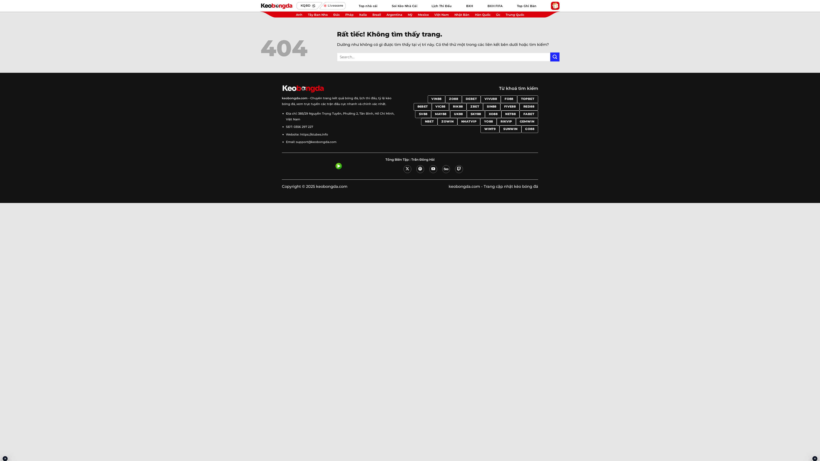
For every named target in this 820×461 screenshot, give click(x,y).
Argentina (394, 14)
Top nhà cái (368, 6)
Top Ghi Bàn (527, 6)
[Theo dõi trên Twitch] (459, 169)
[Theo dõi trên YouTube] (433, 169)
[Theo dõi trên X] (407, 169)
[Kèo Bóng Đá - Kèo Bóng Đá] (277, 5)
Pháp (349, 14)
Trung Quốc (515, 14)
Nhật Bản (461, 14)
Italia (363, 14)
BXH (469, 6)
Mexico (423, 14)
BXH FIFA (495, 6)
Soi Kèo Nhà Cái (404, 6)
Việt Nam (441, 14)
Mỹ (410, 14)
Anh (299, 14)
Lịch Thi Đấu (442, 6)
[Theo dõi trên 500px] (446, 169)
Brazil (376, 14)
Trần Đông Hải (423, 160)
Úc (498, 14)
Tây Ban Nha (318, 14)
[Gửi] (554, 57)
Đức (336, 14)
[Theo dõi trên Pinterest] (420, 169)
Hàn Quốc (483, 14)
